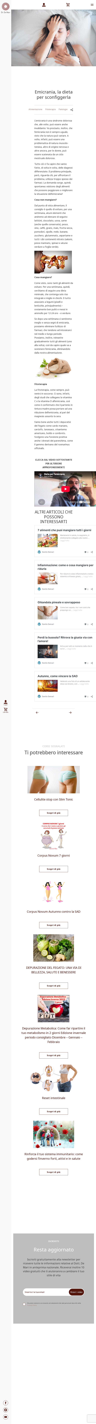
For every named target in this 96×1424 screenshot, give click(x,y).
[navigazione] (92, 5)
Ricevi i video (76, 1292)
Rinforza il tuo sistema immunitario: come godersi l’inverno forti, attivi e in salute (53, 1156)
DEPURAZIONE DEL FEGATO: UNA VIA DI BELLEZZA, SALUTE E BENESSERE (53, 970)
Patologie (63, 109)
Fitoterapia (50, 109)
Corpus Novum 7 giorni (54, 855)
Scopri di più (53, 813)
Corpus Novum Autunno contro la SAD (53, 911)
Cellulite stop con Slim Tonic (53, 799)
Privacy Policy (32, 1305)
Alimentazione (35, 109)
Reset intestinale (53, 1098)
